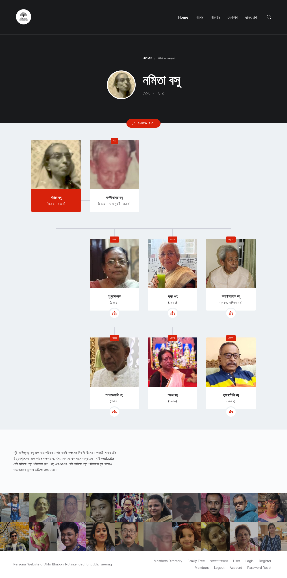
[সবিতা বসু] (71, 507)
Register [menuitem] (265, 561)
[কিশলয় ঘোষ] (244, 507)
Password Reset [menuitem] (259, 567)
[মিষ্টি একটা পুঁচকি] (186, 536)
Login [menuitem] (250, 561)
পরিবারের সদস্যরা (166, 58)
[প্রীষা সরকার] (272, 536)
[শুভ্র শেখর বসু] (215, 507)
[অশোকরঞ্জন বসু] (158, 536)
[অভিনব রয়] (14, 536)
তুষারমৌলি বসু (231, 395)
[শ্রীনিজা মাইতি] (14, 507)
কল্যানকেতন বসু (231, 296)
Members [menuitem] (202, 567)
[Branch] (114, 313)
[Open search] (269, 17)
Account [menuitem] (236, 567)
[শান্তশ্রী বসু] (43, 507)
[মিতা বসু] (244, 536)
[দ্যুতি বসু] (100, 536)
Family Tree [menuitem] (196, 561)
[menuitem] (183, 17)
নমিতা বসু (56, 197)
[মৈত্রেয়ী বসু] (158, 507)
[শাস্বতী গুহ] (215, 536)
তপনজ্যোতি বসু (114, 395)
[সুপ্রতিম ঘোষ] (100, 507)
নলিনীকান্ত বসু (114, 197)
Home (147, 58)
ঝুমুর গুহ (172, 296)
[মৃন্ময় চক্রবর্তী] (129, 536)
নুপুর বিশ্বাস (114, 296)
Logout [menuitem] (219, 567)
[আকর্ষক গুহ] (272, 507)
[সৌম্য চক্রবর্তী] (71, 536)
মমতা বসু (173, 395)
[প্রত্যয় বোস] (129, 507)
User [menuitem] (236, 561)
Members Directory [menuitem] (168, 561)
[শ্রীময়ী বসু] (43, 536)
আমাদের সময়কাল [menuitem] (219, 561)
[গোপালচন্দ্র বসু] (186, 507)
